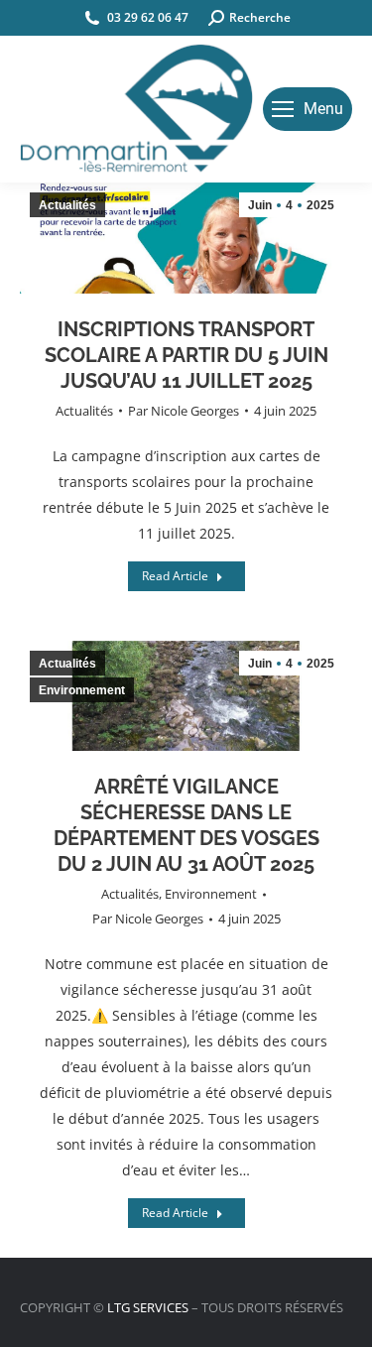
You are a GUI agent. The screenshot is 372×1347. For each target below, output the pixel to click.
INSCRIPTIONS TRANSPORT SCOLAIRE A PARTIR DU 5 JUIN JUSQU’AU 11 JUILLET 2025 (186, 355)
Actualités (84, 411)
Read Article (175, 575)
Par (183, 411)
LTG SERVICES (147, 1307)
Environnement (211, 894)
